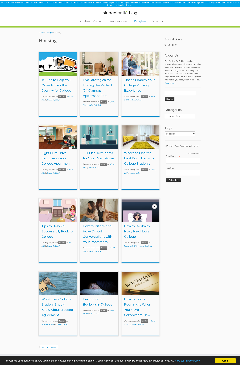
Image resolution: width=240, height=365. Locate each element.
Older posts (49, 347)
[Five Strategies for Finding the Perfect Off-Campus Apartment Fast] (99, 64)
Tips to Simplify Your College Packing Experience (139, 85)
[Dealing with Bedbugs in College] (99, 283)
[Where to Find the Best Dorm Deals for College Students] (140, 137)
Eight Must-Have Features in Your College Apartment (56, 158)
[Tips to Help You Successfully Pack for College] (58, 210)
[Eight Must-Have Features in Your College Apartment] (58, 137)
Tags (168, 127)
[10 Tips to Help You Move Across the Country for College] (58, 64)
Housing (62, 96)
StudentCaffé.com (91, 21)
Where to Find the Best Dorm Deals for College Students (139, 158)
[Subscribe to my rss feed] (166, 45)
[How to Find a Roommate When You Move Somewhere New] (140, 283)
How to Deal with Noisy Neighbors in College (138, 231)
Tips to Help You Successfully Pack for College (58, 231)
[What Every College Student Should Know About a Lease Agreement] (58, 283)
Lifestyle (138, 21)
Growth (157, 21)
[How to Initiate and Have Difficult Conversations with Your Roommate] (99, 210)
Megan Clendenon (146, 246)
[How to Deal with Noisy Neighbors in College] (140, 210)
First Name (170, 168)
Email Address (173, 156)
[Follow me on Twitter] (170, 45)
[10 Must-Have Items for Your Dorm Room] (99, 137)
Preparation (117, 21)
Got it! (225, 360)
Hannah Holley (137, 100)
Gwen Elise (95, 314)
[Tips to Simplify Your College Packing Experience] (140, 64)
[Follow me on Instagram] (177, 45)
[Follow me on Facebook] (173, 45)
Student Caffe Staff (53, 100)
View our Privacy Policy (187, 360)
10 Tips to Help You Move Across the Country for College (56, 85)
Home (41, 32)
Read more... (170, 83)
